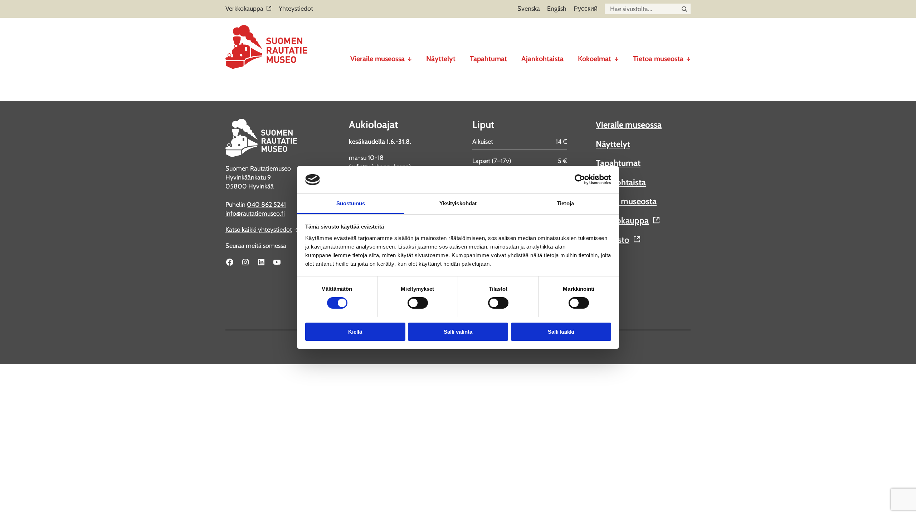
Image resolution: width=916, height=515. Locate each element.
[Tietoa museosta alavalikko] (688, 56)
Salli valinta (458, 332)
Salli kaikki (561, 332)
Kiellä (355, 332)
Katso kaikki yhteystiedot (258, 230)
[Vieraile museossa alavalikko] (410, 56)
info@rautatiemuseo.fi (255, 213)
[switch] (418, 303)
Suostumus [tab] (350, 203)
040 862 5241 (266, 205)
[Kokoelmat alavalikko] (616, 56)
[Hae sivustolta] (684, 9)
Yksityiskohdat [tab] (458, 203)
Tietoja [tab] (565, 203)
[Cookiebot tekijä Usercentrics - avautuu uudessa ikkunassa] (580, 179)
